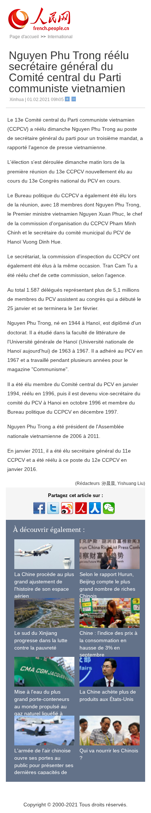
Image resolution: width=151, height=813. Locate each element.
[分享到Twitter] (53, 508)
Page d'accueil (24, 36)
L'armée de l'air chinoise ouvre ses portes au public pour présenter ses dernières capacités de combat (43, 765)
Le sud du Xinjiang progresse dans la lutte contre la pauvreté (40, 640)
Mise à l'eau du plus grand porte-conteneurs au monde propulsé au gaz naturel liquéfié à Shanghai (41, 706)
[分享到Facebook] (39, 508)
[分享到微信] (109, 508)
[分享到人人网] (95, 508)
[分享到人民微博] (81, 508)
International (60, 36)
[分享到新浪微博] (67, 508)
